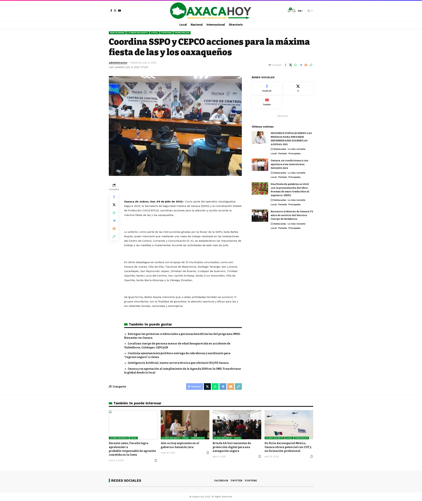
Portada (166, 33)
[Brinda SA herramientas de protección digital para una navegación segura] (237, 424)
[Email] (305, 65)
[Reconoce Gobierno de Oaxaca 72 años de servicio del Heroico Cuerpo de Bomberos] (260, 216)
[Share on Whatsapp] (295, 65)
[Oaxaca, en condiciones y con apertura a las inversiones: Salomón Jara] (260, 165)
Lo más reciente (138, 33)
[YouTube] (119, 10)
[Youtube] (267, 102)
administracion (118, 62)
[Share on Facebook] (285, 65)
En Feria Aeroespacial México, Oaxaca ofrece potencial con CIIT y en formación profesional (288, 447)
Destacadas (117, 33)
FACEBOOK (221, 480)
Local (154, 33)
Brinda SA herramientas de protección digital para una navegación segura (232, 447)
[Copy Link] (311, 65)
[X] (115, 10)
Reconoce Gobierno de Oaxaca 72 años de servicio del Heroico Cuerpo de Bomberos (292, 215)
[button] (294, 11)
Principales (182, 33)
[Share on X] (290, 65)
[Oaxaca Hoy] (211, 10)
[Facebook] (111, 10)
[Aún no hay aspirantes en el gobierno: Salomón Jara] (185, 424)
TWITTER (236, 480)
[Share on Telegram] (300, 65)
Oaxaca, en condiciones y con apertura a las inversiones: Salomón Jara (289, 164)
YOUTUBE (250, 480)
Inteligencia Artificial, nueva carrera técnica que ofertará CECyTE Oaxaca (178, 362)
